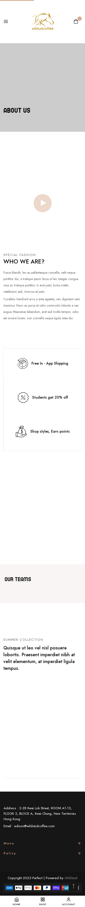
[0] (76, 22)
